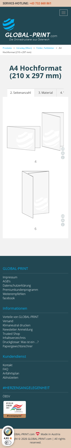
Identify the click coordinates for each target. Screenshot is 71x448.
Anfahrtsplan (11, 373)
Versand (8, 321)
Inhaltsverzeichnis (14, 338)
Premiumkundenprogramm (20, 290)
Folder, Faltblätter (45, 48)
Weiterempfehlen (14, 294)
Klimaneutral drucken (16, 325)
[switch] (8, 443)
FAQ (5, 369)
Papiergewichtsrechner (18, 346)
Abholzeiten (10, 378)
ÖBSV (6, 396)
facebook (9, 298)
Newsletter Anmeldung (18, 329)
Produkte (7, 48)
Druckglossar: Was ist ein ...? (21, 342)
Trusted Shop (11, 334)
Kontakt (7, 365)
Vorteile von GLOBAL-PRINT (20, 317)
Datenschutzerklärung (17, 285)
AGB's (6, 281)
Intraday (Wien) (24, 48)
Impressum (10, 277)
